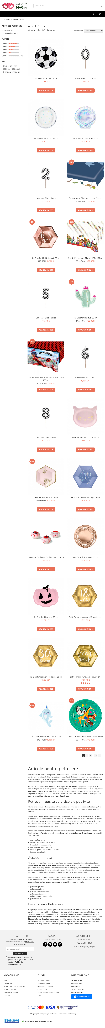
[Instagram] (60, 944)
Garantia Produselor (45, 986)
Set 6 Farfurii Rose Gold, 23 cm (85, 557)
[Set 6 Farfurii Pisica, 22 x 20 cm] (85, 416)
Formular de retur (44, 980)
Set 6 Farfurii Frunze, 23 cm (46, 497)
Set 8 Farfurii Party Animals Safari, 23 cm (85, 737)
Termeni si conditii (11, 992)
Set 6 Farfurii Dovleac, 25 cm (46, 617)
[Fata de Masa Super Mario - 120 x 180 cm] (85, 237)
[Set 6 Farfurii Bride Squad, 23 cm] (46, 237)
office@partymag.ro (86, 946)
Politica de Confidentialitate (15, 963)
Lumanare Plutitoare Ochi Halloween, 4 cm (46, 557)
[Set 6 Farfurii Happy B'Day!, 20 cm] (85, 476)
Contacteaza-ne (83, 997)
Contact (7, 995)
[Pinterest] (50, 944)
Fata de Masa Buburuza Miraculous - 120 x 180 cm (46, 378)
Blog (5, 980)
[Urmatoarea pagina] (99, 755)
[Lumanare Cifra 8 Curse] (46, 416)
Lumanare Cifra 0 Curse (85, 78)
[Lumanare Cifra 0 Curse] (85, 57)
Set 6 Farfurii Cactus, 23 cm (85, 318)
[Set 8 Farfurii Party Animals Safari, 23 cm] (85, 715)
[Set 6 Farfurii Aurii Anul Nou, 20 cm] (85, 656)
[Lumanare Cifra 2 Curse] (46, 177)
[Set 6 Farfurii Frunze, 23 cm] (46, 476)
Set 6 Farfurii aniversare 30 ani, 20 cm (46, 677)
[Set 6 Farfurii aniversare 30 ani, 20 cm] (46, 656)
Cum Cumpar (43, 989)
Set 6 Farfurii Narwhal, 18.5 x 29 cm (46, 737)
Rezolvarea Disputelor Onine (48, 992)
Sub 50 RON (8, 66)
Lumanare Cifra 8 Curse (46, 437)
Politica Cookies (10, 989)
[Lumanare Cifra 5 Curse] (46, 297)
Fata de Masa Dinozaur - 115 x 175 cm (85, 198)
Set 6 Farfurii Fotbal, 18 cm (45, 78)
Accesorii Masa (7, 30)
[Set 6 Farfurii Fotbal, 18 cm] (46, 57)
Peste (6, 43)
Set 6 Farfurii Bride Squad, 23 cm (46, 258)
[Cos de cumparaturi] (100, 14)
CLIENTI (41, 975)
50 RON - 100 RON (11, 69)
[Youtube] (55, 944)
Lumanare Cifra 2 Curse (46, 198)
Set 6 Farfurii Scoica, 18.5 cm (85, 138)
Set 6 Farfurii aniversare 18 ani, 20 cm (85, 617)
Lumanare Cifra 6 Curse (85, 377)
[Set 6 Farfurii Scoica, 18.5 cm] (85, 117)
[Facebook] (45, 944)
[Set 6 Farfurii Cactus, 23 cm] (85, 297)
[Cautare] (100, 6)
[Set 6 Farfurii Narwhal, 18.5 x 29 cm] (46, 715)
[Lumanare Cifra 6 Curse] (85, 356)
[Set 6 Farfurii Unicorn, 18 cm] (46, 117)
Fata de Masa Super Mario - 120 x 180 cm (85, 258)
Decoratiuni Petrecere (10, 33)
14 (96, 755)
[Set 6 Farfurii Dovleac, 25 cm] (46, 596)
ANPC (40, 995)
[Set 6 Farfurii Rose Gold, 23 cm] (85, 536)
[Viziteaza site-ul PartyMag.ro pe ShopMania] (11, 1021)
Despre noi (8, 983)
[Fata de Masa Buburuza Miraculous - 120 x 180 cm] (46, 356)
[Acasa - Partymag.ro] (15, 5)
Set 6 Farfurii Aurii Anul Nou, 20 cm (85, 677)
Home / (7, 19)
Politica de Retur (44, 983)
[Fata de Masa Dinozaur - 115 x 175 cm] (85, 177)
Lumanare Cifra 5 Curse (46, 318)
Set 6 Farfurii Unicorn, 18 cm (46, 138)
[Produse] (4, 15)
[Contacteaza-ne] (94, 14)
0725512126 (86, 942)
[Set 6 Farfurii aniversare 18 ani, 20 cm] (85, 596)
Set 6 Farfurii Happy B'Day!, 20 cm (85, 497)
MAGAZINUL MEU (12, 975)
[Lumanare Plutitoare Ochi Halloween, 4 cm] (46, 536)
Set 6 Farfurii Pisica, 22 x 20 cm (85, 437)
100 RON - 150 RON (11, 72)
